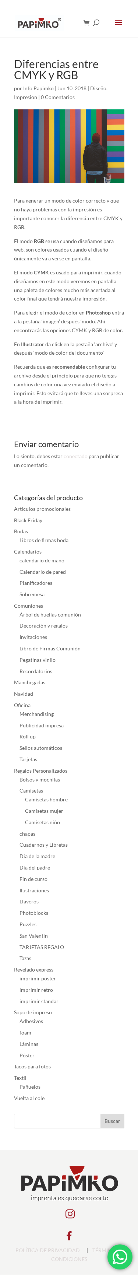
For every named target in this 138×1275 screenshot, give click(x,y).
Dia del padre (35, 867)
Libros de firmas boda (44, 540)
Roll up (28, 736)
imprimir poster (38, 978)
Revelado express (33, 969)
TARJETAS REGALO (42, 947)
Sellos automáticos (41, 748)
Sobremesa (32, 594)
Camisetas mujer (44, 811)
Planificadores (36, 583)
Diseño (98, 88)
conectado (76, 456)
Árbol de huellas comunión (50, 614)
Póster (27, 1055)
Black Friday (28, 520)
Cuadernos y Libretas (44, 845)
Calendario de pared (43, 572)
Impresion (25, 97)
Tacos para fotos (32, 1066)
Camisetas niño (42, 822)
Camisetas (31, 790)
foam (25, 1032)
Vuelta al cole (29, 1098)
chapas (27, 833)
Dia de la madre (37, 856)
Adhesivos (31, 1021)
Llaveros (29, 901)
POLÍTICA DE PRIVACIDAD (47, 1250)
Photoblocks (34, 913)
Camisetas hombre (46, 799)
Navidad (23, 694)
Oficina (22, 705)
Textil (20, 1078)
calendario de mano (42, 560)
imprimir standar (39, 1001)
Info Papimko (38, 88)
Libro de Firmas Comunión (50, 648)
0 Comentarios (58, 97)
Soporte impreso (33, 1012)
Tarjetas (28, 759)
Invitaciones (33, 637)
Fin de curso (33, 879)
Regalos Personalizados (40, 771)
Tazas (25, 958)
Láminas (29, 1044)
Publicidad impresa (42, 725)
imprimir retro (36, 990)
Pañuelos (30, 1086)
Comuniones (28, 606)
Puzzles (28, 924)
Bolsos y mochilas (40, 779)
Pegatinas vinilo (38, 660)
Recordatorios (36, 671)
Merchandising (37, 714)
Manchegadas (29, 682)
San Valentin (34, 935)
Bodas (21, 531)
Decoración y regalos (44, 625)
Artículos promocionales (42, 509)
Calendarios (28, 551)
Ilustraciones (34, 890)
